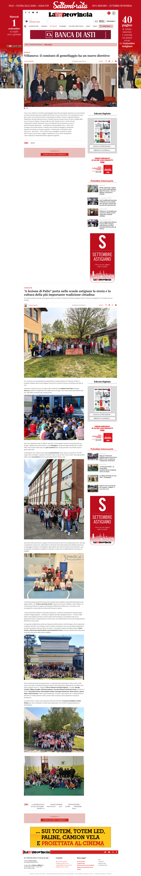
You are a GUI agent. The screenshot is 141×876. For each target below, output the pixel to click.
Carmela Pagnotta (29, 61)
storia (67, 806)
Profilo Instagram (30, 12)
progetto (40, 808)
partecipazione (73, 804)
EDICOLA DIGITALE (101, 21)
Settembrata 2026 (34, 22)
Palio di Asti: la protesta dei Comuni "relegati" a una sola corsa (107, 487)
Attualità (48, 45)
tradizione (78, 806)
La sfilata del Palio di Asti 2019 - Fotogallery (107, 476)
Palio (74, 808)
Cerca (108, 13)
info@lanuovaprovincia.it (62, 863)
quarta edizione (56, 804)
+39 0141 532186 (62, 861)
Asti (60, 806)
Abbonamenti (111, 21)
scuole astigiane (37, 806)
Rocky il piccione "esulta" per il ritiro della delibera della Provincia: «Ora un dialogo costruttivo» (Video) (107, 191)
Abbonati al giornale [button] (102, 150)
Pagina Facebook (27, 12)
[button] (113, 13)
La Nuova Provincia (36, 44)
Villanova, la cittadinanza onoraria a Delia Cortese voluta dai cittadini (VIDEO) (108, 213)
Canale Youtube (34, 12)
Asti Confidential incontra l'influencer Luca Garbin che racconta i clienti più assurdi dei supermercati (108, 202)
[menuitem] (33, 26)
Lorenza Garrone (32, 305)
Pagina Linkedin (38, 12)
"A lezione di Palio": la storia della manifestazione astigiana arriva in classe (107, 469)
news (33, 143)
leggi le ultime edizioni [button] (101, 146)
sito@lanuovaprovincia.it (62, 867)
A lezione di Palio (38, 804)
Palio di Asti (51, 806)
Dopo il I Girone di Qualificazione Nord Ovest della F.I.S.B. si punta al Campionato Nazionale (108, 458)
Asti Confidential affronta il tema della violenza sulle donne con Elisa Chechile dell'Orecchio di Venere (108, 225)
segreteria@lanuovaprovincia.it (64, 865)
